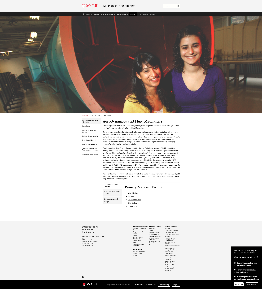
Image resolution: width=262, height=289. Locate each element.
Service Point (168, 259)
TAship (151, 245)
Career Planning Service (171, 230)
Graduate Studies (122, 14)
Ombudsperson (169, 253)
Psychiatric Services (170, 255)
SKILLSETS (168, 257)
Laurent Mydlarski (134, 200)
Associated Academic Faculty (112, 192)
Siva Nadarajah (133, 203)
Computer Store (137, 253)
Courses (135, 235)
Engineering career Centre (172, 234)
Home (83, 14)
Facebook (83, 277)
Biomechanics (86, 126)
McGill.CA (85, 115)
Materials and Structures (89, 144)
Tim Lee (131, 196)
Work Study (168, 270)
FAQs (134, 242)
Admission (152, 228)
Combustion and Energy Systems (89, 131)
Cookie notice (150, 284)
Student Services (169, 268)
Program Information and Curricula (139, 232)
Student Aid (168, 263)
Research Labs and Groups (90, 154)
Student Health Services (171, 265)
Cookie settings (164, 285)
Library (135, 255)
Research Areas (153, 243)
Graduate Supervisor (154, 241)
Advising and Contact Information (138, 245)
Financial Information (154, 234)
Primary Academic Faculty (111, 185)
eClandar (167, 236)
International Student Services (170, 243)
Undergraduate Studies (108, 14)
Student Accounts (169, 261)
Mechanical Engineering (119, 5)
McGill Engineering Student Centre (172, 246)
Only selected (252, 284)
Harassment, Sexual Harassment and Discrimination (170, 239)
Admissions (168, 228)
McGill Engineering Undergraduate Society (171, 249)
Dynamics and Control (88, 140)
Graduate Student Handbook (154, 238)
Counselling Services (170, 232)
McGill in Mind (169, 251)
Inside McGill (137, 249)
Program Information (154, 232)
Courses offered (137, 240)
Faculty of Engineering (139, 251)
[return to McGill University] (90, 284)
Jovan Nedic (132, 206)
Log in (175, 285)
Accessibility (139, 284)
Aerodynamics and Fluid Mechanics (90, 121)
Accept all (239, 284)
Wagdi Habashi (133, 193)
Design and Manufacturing (90, 136)
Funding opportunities (155, 236)
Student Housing (169, 266)
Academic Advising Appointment (138, 238)
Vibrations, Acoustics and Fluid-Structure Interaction (90, 149)
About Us (89, 14)
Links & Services (143, 14)
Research (133, 14)
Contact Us (153, 14)
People (96, 14)
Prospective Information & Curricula (140, 229)
